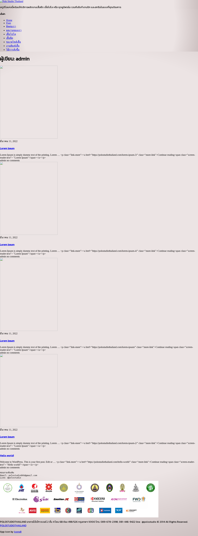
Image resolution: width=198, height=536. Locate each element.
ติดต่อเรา (11, 26)
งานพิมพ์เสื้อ (12, 45)
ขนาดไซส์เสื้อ (13, 42)
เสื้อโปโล (11, 34)
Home (9, 20)
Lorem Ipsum (7, 148)
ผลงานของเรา (14, 30)
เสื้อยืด (9, 38)
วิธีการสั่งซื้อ (12, 49)
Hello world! (7, 455)
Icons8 (18, 532)
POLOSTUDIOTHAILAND (13, 525)
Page (8, 23)
